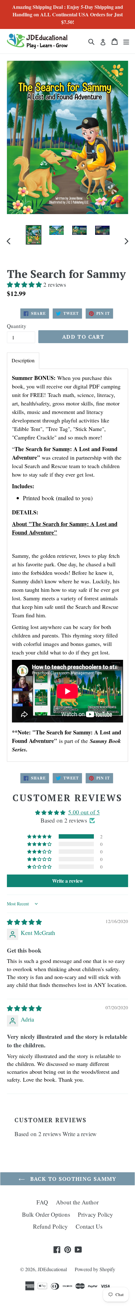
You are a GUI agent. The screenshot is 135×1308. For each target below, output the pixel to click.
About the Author (77, 1202)
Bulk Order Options (46, 1214)
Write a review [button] (67, 880)
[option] (33, 235)
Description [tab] (23, 360)
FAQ (42, 1202)
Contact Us (89, 1226)
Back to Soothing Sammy (72, 1178)
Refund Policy (50, 1226)
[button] (25, 284)
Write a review (79, 1134)
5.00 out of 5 (84, 812)
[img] (24, 922)
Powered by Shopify (95, 1269)
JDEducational (52, 1269)
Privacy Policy (95, 1214)
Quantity (16, 326)
